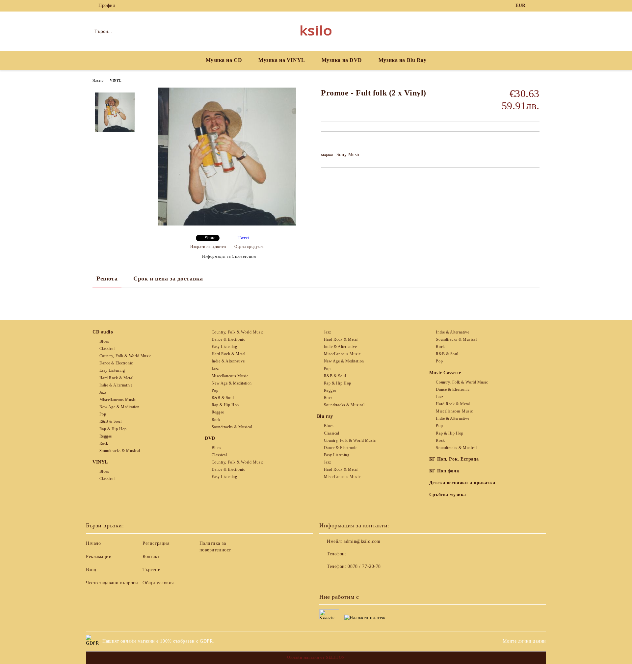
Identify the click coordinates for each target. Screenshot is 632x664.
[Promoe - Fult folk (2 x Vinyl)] (227, 224)
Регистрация (156, 543)
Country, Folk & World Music (125, 356)
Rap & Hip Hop (113, 429)
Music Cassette (445, 372)
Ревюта (107, 278)
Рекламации (99, 556)
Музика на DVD (342, 60)
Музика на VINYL (281, 60)
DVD (210, 438)
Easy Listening (112, 370)
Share (210, 238)
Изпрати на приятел (208, 246)
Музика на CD (224, 60)
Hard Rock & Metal (116, 378)
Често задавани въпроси (112, 582)
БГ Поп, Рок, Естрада (454, 459)
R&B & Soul (110, 421)
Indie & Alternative (115, 385)
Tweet (244, 237)
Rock (103, 443)
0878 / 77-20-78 (364, 566)
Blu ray (325, 416)
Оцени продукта (249, 246)
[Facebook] (536, 5)
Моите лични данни (524, 641)
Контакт (151, 556)
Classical (107, 348)
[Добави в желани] (333, 143)
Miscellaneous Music (117, 399)
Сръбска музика (447, 494)
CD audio (102, 332)
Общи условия (158, 582)
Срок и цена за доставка (168, 278)
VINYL (115, 80)
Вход (91, 569)
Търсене (151, 569)
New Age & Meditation (119, 407)
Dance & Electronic (116, 363)
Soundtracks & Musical (119, 450)
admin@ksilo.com (362, 541)
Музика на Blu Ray (403, 60)
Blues (104, 341)
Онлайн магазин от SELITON (316, 657)
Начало (97, 80)
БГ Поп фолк (444, 470)
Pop (102, 414)
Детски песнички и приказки (462, 482)
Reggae (105, 436)
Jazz (103, 392)
